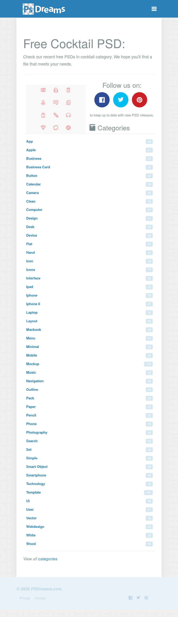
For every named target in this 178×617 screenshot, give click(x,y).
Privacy (25, 598)
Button (88, 175)
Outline (88, 389)
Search (88, 440)
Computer (88, 209)
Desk (88, 226)
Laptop (88, 312)
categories (47, 558)
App (88, 141)
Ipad (88, 286)
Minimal (88, 346)
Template (88, 492)
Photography (88, 432)
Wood (88, 543)
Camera (88, 192)
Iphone (88, 295)
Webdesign (88, 526)
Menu (88, 338)
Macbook (88, 329)
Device (88, 235)
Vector (88, 517)
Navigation (88, 380)
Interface (88, 278)
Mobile (88, 355)
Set (88, 449)
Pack (88, 398)
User (88, 509)
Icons (88, 269)
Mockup (88, 363)
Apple (88, 149)
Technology (88, 483)
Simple (88, 457)
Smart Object (88, 466)
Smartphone (88, 475)
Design (88, 218)
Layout (88, 320)
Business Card (88, 166)
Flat (88, 243)
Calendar (88, 184)
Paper (88, 406)
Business (88, 158)
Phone (88, 423)
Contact (40, 598)
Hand (88, 252)
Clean (88, 201)
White (88, 535)
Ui (88, 500)
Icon (88, 260)
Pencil (88, 415)
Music (88, 372)
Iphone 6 (88, 303)
